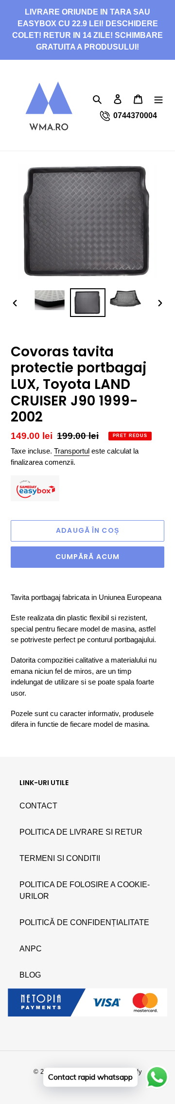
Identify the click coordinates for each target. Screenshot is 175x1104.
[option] (50, 300)
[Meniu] (158, 99)
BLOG (30, 975)
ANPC (30, 949)
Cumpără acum (87, 556)
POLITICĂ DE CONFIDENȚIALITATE (84, 922)
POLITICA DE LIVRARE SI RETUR (80, 832)
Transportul (71, 451)
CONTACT (38, 806)
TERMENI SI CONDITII (59, 858)
